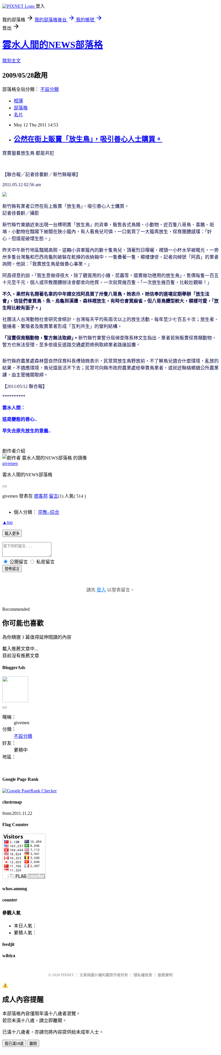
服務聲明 (165, 975)
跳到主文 (11, 60)
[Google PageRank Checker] (29, 790)
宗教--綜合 (48, 512)
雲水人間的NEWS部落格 (52, 45)
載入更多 (12, 533)
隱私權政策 (143, 975)
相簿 (18, 100)
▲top (7, 522)
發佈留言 (12, 569)
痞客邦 (41, 496)
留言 (53, 496)
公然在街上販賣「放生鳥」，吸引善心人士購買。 (88, 139)
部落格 (21, 107)
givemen (10, 463)
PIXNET (67, 975)
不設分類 (49, 89)
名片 (18, 114)
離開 (33, 1043)
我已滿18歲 (14, 1043)
